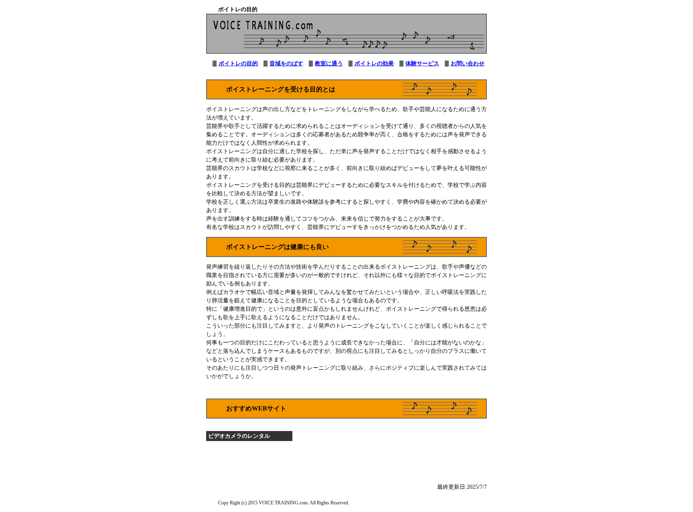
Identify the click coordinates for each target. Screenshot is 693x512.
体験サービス (422, 64)
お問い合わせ (467, 64)
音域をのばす (286, 64)
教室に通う (329, 64)
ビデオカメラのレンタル (239, 436)
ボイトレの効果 (374, 64)
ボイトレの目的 (238, 64)
